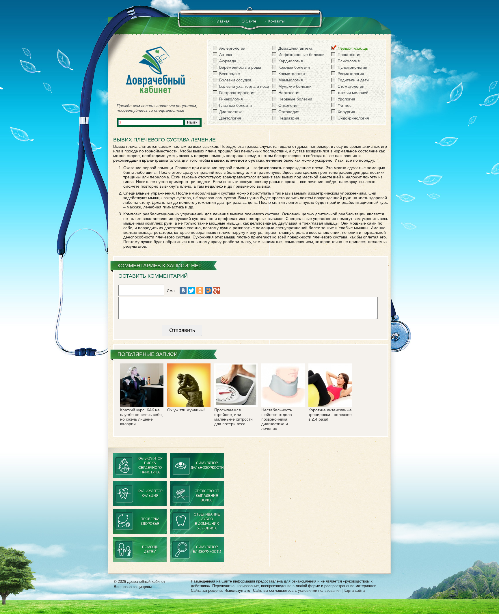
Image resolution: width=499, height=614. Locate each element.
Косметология (291, 73)
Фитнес (344, 105)
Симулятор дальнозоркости (207, 465)
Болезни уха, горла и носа (244, 86)
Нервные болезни (295, 99)
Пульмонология (352, 67)
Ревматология (351, 73)
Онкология (288, 105)
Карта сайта (354, 590)
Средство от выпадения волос (207, 495)
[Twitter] (191, 290)
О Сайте (249, 21)
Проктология (350, 54)
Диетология (230, 118)
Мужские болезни (295, 86)
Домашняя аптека (295, 48)
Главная (222, 21)
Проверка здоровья (150, 521)
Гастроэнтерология (237, 92)
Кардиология (290, 61)
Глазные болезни (235, 105)
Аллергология (232, 48)
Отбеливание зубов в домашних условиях (207, 521)
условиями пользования (319, 590)
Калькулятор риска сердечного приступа (150, 465)
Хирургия (346, 111)
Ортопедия (288, 111)
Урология (346, 99)
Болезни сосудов (235, 80)
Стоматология (351, 86)
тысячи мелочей (353, 92)
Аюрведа (227, 61)
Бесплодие (229, 73)
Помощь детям (150, 549)
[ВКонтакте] (183, 290)
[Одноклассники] (199, 290)
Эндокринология (353, 118)
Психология (349, 61)
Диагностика (231, 111)
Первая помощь (353, 48)
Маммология (290, 80)
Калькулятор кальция (150, 493)
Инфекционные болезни (301, 54)
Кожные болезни (294, 67)
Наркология (289, 92)
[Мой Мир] (208, 290)
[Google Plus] (216, 290)
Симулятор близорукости (207, 549)
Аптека (225, 54)
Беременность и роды (240, 67)
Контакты (276, 21)
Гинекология (231, 99)
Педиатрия (288, 118)
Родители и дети (353, 80)
